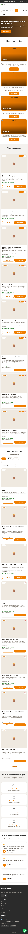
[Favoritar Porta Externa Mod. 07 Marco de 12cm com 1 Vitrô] (25, 693)
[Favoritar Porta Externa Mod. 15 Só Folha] (25, 621)
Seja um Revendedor (6, 908)
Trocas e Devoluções (6, 910)
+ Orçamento (20, 186)
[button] (20, 10)
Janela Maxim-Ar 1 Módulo (9, 394)
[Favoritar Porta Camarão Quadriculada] (25, 302)
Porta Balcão (5, 462)
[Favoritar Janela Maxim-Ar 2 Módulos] (25, 412)
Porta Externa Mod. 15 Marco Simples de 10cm (12, 565)
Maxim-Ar (13, 462)
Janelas (10, 458)
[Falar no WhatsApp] (25, 931)
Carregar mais (14, 766)
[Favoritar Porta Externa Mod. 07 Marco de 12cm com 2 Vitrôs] (25, 470)
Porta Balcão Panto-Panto (9, 284)
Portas (16, 458)
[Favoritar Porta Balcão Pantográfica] (25, 192)
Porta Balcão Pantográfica (9, 211)
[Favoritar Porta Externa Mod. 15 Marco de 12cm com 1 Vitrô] (25, 508)
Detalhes (8, 186)
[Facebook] (2, 895)
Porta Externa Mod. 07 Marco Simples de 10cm (12, 602)
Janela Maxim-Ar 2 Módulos (9, 430)
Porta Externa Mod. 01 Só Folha (10, 749)
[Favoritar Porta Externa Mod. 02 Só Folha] (25, 657)
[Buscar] (16, 10)
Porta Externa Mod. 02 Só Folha (10, 675)
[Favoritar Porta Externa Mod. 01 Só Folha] (25, 730)
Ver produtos (6, 31)
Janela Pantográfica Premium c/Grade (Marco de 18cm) (12, 247)
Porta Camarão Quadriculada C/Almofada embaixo (13, 357)
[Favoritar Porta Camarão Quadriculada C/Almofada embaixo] (25, 338)
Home (2, 901)
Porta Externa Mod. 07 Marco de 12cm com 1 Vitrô (13, 712)
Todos (4, 458)
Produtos (3, 906)
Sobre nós (3, 904)
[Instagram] (5, 895)
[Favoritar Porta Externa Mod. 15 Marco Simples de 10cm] (25, 545)
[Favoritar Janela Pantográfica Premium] (25, 156)
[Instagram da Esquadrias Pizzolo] (26, 1)
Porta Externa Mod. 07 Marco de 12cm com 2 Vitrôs (13, 489)
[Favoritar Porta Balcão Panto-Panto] (25, 266)
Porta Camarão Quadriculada (10, 321)
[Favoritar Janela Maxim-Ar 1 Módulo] (25, 375)
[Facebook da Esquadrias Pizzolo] (24, 1)
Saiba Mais (14, 69)
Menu (4, 14)
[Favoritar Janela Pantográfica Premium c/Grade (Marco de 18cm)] (25, 228)
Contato (21, 1)
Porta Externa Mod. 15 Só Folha (10, 639)
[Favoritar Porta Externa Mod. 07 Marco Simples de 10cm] (25, 583)
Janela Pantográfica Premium (10, 175)
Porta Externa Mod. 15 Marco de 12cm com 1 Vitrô (13, 527)
